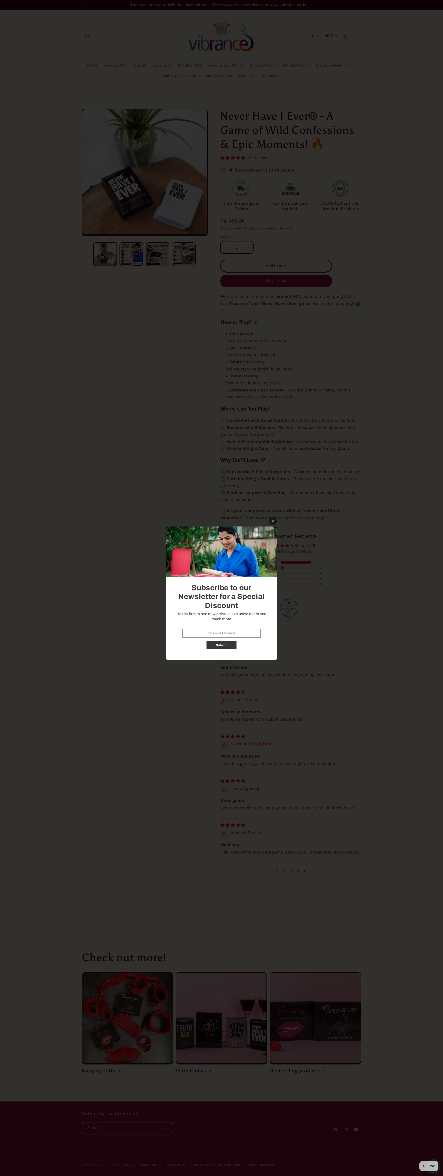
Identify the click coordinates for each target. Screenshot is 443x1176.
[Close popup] (273, 521)
